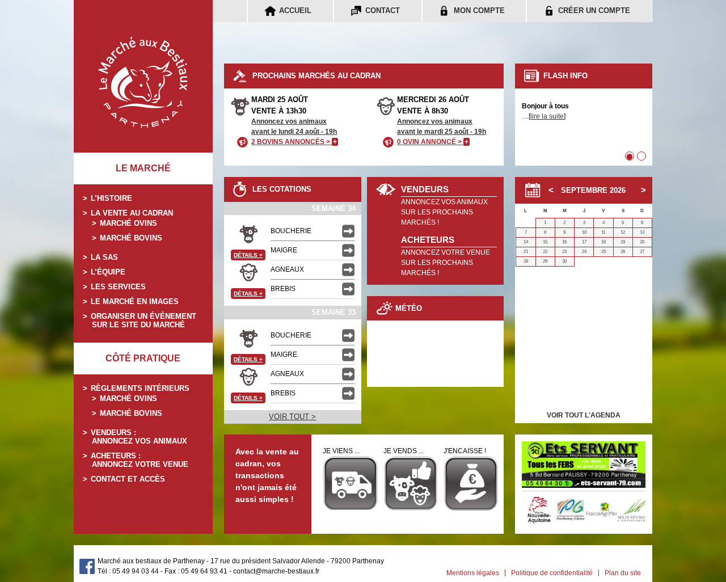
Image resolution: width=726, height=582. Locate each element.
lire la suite (547, 116)
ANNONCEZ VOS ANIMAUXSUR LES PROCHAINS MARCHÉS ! (444, 212)
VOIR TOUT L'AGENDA (584, 415)
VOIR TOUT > (292, 416)
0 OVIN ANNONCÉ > (432, 142)
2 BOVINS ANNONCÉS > (294, 142)
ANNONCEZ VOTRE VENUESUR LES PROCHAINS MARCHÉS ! (445, 262)
